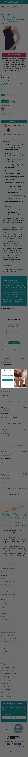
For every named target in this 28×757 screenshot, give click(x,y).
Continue (7, 380)
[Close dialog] (26, 370)
